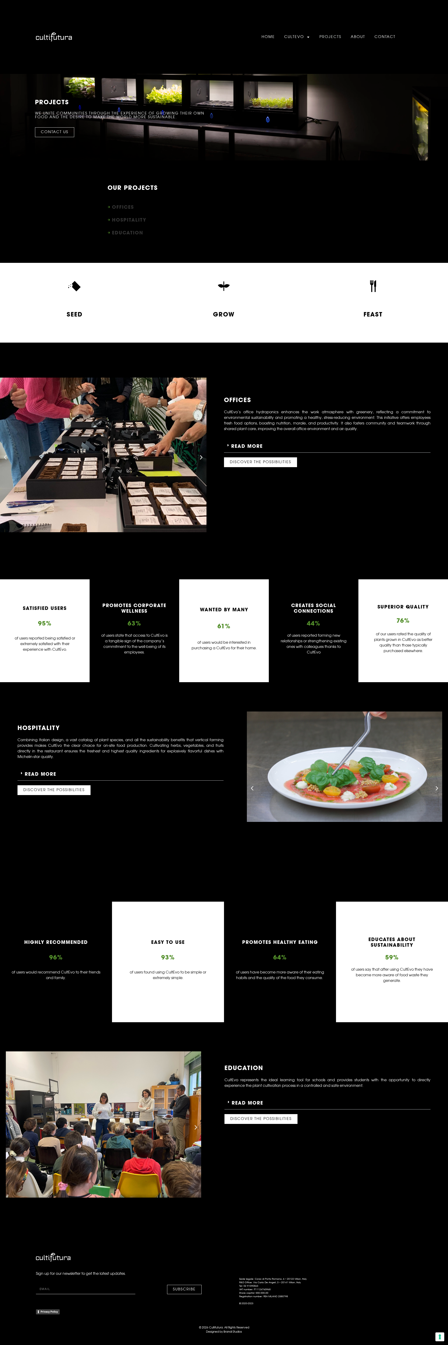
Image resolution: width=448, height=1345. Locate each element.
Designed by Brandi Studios (224, 1332)
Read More (247, 446)
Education (127, 232)
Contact (385, 37)
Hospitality (129, 220)
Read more (40, 774)
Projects (330, 37)
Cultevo (294, 37)
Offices (123, 207)
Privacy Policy (49, 1311)
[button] (5, 457)
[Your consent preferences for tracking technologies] (439, 1336)
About (358, 37)
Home (268, 37)
